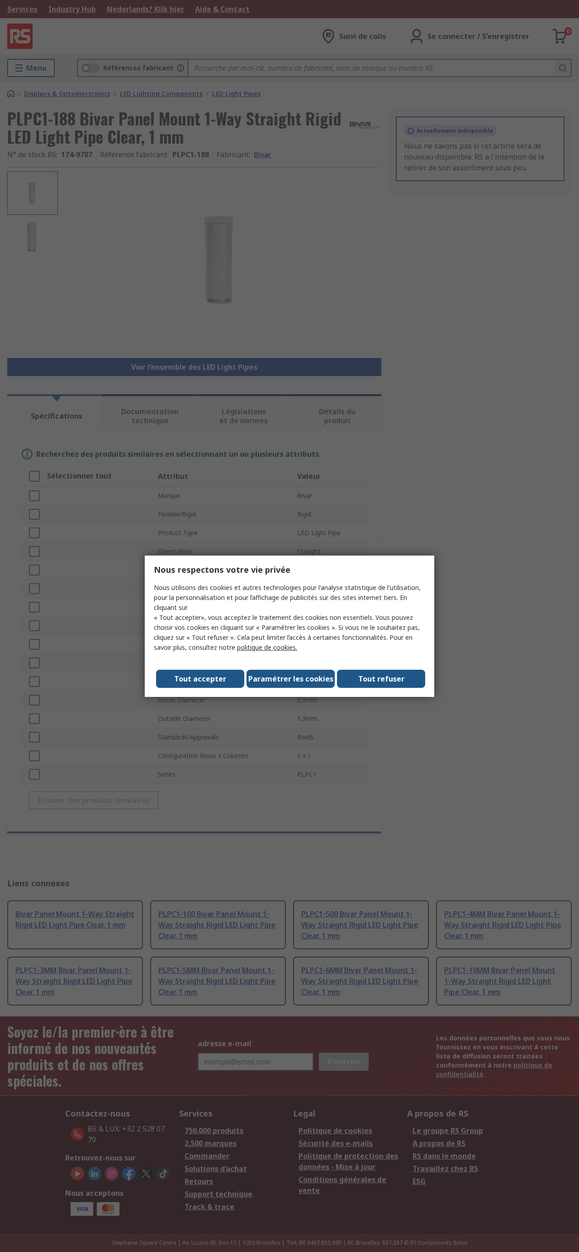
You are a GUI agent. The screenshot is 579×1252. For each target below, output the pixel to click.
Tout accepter (200, 679)
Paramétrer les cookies (290, 679)
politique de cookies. (267, 647)
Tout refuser (381, 679)
